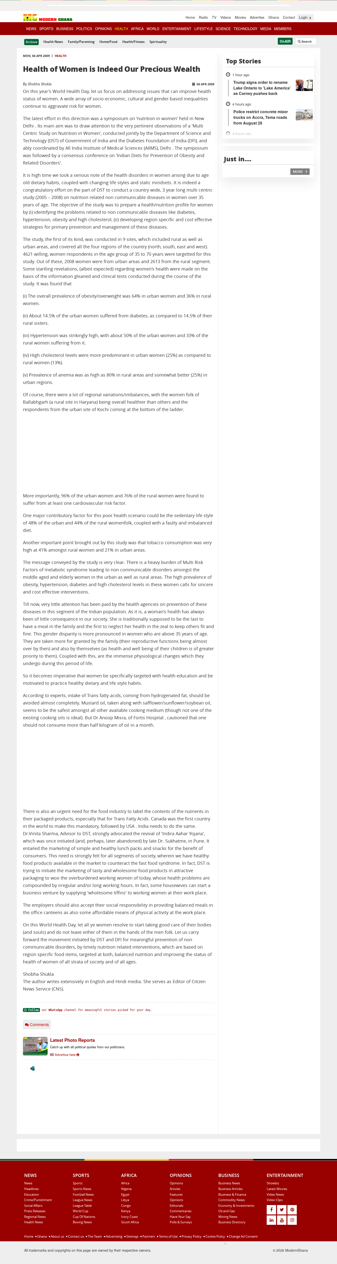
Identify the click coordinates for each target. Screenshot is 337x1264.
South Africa (130, 1222)
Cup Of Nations (84, 1216)
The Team (94, 1236)
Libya (125, 1200)
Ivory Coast (129, 1216)
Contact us (75, 1236)
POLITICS (84, 28)
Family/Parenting (81, 41)
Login (304, 17)
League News (82, 1200)
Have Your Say (180, 1216)
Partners (148, 1236)
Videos (225, 17)
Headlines (31, 1189)
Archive (31, 42)
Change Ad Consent (243, 1236)
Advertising (113, 1236)
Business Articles (230, 1189)
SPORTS (46, 28)
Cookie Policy (215, 1236)
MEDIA (265, 28)
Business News (229, 1183)
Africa (125, 1183)
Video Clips (275, 1200)
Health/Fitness (133, 41)
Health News (53, 41)
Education (31, 1194)
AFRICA (137, 28)
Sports (77, 1183)
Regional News (35, 1216)
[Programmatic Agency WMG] (32, 1068)
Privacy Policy (191, 1236)
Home (190, 17)
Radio (203, 17)
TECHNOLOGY (245, 28)
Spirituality (158, 41)
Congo (126, 1205)
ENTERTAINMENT (176, 28)
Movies (240, 17)
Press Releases (34, 1211)
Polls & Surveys (181, 1222)
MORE (298, 171)
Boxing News (82, 1222)
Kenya (125, 1211)
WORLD (153, 28)
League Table (82, 1205)
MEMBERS (282, 28)
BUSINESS (64, 28)
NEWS (31, 28)
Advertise (257, 17)
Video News (275, 1194)
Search (306, 41)
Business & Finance (232, 1194)
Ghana (273, 17)
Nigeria (126, 1189)
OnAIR (285, 41)
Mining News (227, 1216)
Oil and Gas (226, 1211)
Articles (175, 1189)
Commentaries (180, 1211)
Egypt (125, 1194)
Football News (83, 1194)
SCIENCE (223, 28)
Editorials (176, 1205)
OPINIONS (103, 28)
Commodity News (231, 1200)
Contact (289, 17)
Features (176, 1194)
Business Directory (231, 1222)
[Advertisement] (118, 452)
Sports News (82, 1189)
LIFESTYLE (203, 28)
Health (60, 56)
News (28, 1183)
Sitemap (132, 1236)
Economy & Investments (236, 1205)
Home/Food (108, 41)
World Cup (80, 1211)
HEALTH (121, 28)
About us (57, 1236)
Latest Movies (277, 1189)
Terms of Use (168, 1236)
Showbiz (273, 1183)
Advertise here (65, 1054)
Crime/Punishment (38, 1200)
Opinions (176, 1183)
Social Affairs (33, 1205)
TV (214, 17)
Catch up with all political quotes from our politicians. (87, 1047)
